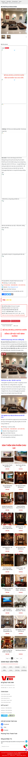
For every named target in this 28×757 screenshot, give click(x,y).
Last (21, 658)
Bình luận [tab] (16, 325)
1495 (3, 44)
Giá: (4, 300)
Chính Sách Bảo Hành (6, 702)
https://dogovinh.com (13, 287)
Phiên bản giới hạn (6, 321)
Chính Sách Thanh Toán (6, 700)
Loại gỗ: (3, 48)
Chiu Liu (7, 48)
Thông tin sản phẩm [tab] (6, 325)
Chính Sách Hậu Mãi (5, 694)
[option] (3, 668)
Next (17, 658)
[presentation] (2, 37)
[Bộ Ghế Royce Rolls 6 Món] (3, 37)
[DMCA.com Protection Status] (4, 715)
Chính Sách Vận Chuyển (6, 696)
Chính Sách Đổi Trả (5, 698)
